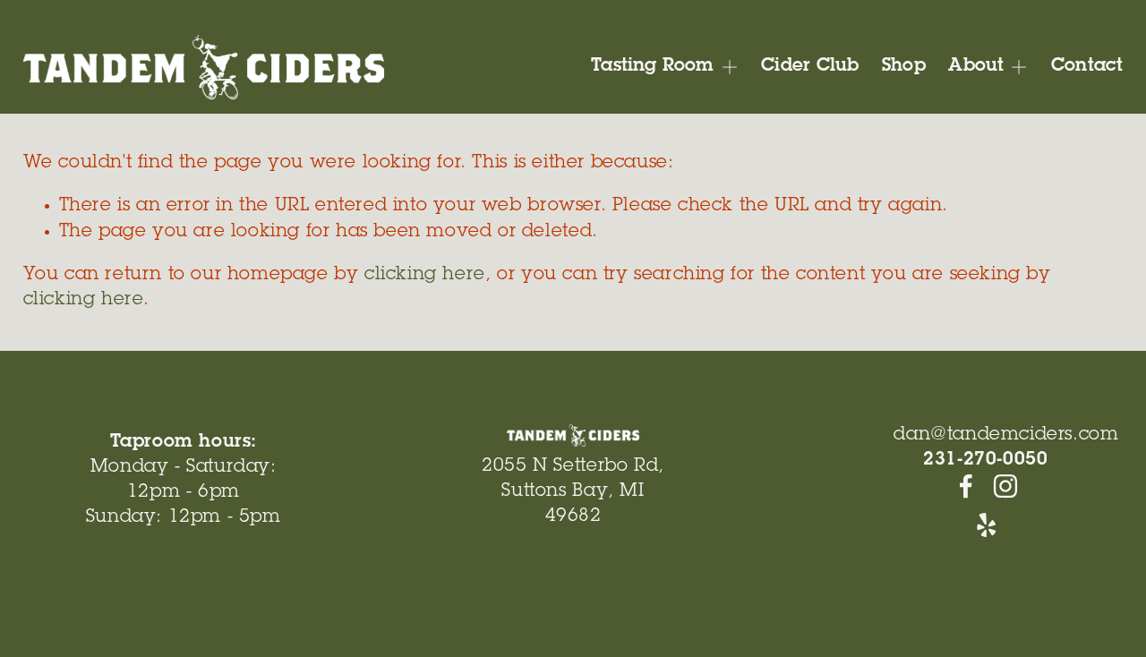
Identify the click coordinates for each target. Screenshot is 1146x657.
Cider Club (810, 67)
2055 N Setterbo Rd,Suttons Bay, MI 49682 (572, 492)
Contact (1087, 67)
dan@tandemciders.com (1006, 436)
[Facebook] (966, 486)
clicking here (424, 276)
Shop (904, 67)
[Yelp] (985, 525)
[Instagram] (1005, 486)
